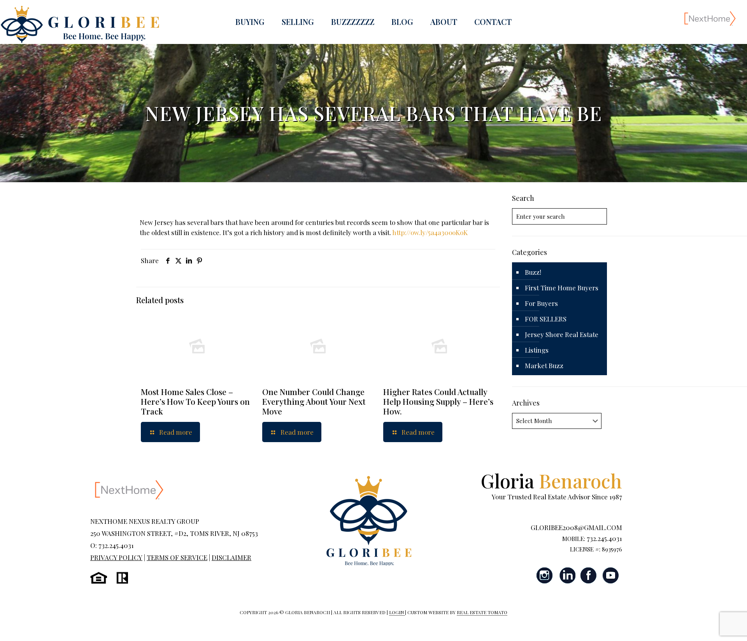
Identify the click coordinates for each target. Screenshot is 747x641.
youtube (610, 575)
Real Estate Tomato (482, 612)
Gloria (551, 480)
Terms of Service (177, 557)
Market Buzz (544, 365)
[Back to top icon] (709, 625)
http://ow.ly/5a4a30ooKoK (430, 232)
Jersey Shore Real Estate (561, 334)
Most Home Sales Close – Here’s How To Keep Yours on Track (195, 401)
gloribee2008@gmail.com (576, 527)
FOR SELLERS (545, 318)
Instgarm (545, 575)
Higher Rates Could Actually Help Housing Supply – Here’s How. (438, 401)
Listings (537, 350)
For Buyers (541, 303)
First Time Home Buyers (561, 287)
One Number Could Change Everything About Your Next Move (314, 401)
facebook (588, 575)
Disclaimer (231, 557)
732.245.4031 (604, 538)
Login (397, 612)
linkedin (566, 575)
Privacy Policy (116, 557)
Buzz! (533, 272)
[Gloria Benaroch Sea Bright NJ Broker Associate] (79, 24)
